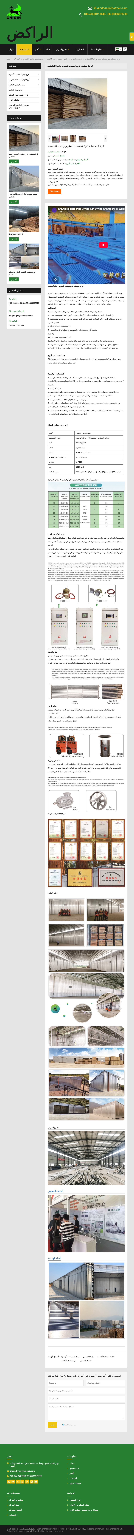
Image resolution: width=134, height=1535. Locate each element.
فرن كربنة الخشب (16, 90)
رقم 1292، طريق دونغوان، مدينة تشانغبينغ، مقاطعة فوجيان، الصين (34, 1464)
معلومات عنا (96, 49)
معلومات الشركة (16, 1500)
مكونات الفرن (14, 100)
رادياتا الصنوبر (88, 1356)
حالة (48, 49)
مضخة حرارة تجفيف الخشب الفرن (84, 1510)
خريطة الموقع (75, 1483)
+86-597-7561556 (16, 325)
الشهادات (73, 1478)
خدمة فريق (74, 1468)
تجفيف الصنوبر (85, 1360)
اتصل (9, 1456)
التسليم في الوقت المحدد (77, 159)
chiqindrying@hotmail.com (110, 8)
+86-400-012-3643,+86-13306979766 (105, 14)
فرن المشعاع (75, 1500)
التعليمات (13, 1515)
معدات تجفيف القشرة (17, 85)
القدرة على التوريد (72, 163)
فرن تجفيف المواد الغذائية (18, 95)
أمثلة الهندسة (54, 1258)
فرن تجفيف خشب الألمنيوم (33, 59)
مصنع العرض (61, 49)
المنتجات (23, 49)
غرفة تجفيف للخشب (68, 1360)
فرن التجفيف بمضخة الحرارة (19, 80)
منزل (11, 49)
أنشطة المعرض (55, 1191)
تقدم (52, 1425)
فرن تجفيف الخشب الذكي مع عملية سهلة (22, 273)
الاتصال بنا (80, 49)
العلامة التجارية (54, 151)
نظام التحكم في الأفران (79, 1505)
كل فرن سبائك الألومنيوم (70, 1356)
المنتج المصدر (58, 155)
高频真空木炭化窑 (16, 234)
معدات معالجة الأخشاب (106, 1356)
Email (54, 191)
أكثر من (14, 161)
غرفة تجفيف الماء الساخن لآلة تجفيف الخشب (23, 195)
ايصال (72, 1463)
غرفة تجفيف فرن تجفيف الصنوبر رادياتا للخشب (64, 59)
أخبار (37, 49)
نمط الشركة (14, 1505)
